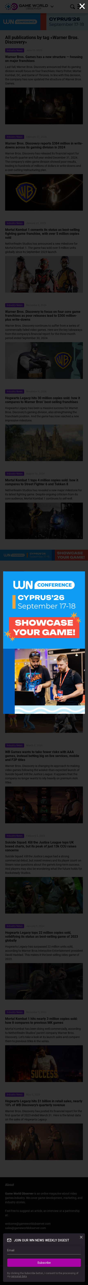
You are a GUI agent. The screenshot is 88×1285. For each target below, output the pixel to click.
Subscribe (44, 1263)
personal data (19, 1276)
